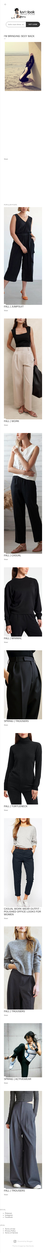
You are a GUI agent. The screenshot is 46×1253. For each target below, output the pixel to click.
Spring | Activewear (17, 1079)
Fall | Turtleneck (15, 806)
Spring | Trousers (16, 721)
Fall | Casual (12, 555)
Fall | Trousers (14, 1011)
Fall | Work (11, 421)
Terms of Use (10, 1229)
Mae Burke (30, 1246)
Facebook (9, 1217)
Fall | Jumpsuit (14, 306)
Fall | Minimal (13, 638)
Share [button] (6, 159)
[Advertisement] (23, 127)
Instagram (9, 1215)
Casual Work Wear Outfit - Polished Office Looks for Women (22, 911)
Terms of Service (11, 1233)
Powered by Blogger (25, 1241)
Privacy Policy (10, 1231)
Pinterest (8, 1213)
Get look (33, 24)
